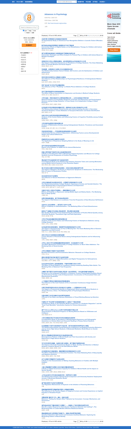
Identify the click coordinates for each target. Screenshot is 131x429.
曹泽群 (43, 66)
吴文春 (57, 165)
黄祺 (43, 165)
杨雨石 (47, 348)
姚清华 (47, 322)
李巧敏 (51, 216)
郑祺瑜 (65, 232)
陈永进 (63, 372)
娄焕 (50, 187)
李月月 (47, 50)
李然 (61, 232)
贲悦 (50, 322)
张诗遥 (57, 322)
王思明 (43, 418)
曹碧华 (64, 128)
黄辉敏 (54, 260)
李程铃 (59, 104)
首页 (13, 1)
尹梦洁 (43, 254)
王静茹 (50, 232)
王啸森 (43, 195)
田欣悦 (43, 201)
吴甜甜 (43, 332)
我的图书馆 (81, 1)
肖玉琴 (43, 42)
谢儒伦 (50, 82)
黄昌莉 (43, 216)
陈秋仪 (43, 88)
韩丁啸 (47, 136)
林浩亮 (61, 165)
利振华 (43, 74)
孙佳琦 (47, 372)
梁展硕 (59, 372)
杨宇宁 (54, 187)
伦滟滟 (53, 165)
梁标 (49, 165)
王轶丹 (59, 348)
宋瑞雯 (58, 356)
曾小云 (47, 95)
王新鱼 (65, 322)
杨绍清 (47, 104)
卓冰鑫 (47, 128)
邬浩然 (43, 402)
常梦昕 (43, 187)
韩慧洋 (47, 120)
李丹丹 (58, 82)
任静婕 (55, 120)
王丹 (45, 157)
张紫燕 (43, 292)
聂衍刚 (47, 74)
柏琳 (43, 306)
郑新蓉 (43, 268)
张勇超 (43, 120)
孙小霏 (50, 112)
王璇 (54, 356)
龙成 (50, 278)
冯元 (56, 128)
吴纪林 (43, 340)
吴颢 (68, 232)
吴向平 (50, 260)
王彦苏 (58, 187)
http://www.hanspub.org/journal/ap (57, 23)
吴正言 (51, 66)
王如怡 (51, 380)
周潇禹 (43, 58)
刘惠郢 (55, 104)
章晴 (43, 172)
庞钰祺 (43, 179)
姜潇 (43, 112)
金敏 (43, 314)
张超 (43, 260)
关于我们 (95, 1)
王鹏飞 (51, 372)
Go (83, 35)
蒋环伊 (47, 187)
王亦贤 (43, 136)
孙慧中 (43, 142)
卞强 (53, 322)
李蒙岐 (43, 278)
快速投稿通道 (29, 1)
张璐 (46, 292)
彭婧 (43, 82)
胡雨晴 (55, 348)
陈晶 (46, 195)
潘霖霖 (47, 278)
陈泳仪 (43, 380)
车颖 (43, 386)
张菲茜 (43, 128)
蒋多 (46, 284)
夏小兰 (57, 95)
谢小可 (50, 314)
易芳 (53, 128)
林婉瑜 (51, 348)
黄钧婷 (46, 165)
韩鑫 (46, 149)
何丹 (50, 128)
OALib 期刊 (19, 1)
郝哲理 (43, 284)
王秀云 (51, 120)
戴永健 (47, 216)
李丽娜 (47, 142)
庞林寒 (43, 364)
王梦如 (43, 298)
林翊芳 (43, 410)
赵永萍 (47, 332)
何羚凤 (43, 95)
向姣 (53, 95)
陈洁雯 (58, 232)
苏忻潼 (47, 380)
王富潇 (54, 82)
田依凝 (50, 149)
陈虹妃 (55, 372)
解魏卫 (46, 260)
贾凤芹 (47, 66)
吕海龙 (58, 260)
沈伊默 (47, 410)
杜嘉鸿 (51, 50)
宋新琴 (46, 82)
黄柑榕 (54, 232)
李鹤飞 (51, 104)
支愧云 (43, 372)
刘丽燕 (46, 112)
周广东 (46, 172)
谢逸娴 (46, 314)
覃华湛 (43, 50)
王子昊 (60, 128)
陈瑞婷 (61, 322)
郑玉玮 (62, 187)
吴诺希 (43, 208)
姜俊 (50, 95)
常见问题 (88, 1)
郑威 (43, 232)
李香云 (43, 149)
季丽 (48, 157)
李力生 (47, 254)
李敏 (43, 157)
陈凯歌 (43, 348)
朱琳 (43, 394)
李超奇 (43, 104)
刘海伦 (43, 322)
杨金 (43, 247)
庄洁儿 (46, 232)
